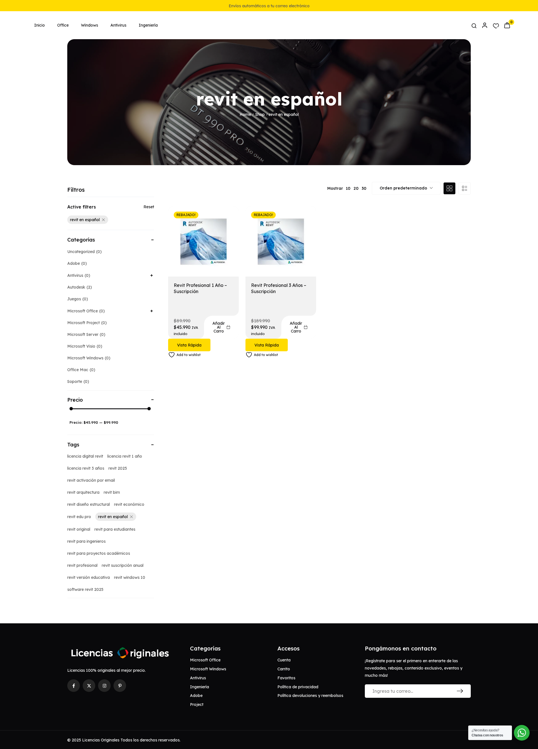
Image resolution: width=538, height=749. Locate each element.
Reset (148, 207)
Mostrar (335, 188)
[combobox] (406, 188)
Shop (260, 114)
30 (364, 188)
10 (348, 188)
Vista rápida (189, 345)
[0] (507, 25)
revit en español (85, 219)
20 (356, 188)
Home (245, 114)
